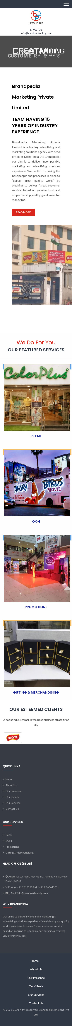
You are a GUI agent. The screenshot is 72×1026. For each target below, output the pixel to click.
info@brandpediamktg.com (36, 33)
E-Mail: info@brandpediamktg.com (28, 893)
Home (9, 779)
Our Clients (12, 796)
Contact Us (12, 808)
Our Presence (14, 791)
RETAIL (36, 436)
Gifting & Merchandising (20, 852)
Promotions (12, 846)
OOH (36, 521)
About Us (11, 785)
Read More (23, 212)
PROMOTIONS (36, 607)
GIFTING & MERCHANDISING (36, 692)
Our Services (13, 802)
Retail (9, 834)
